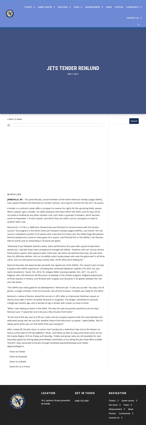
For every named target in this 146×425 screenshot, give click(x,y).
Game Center (45, 7)
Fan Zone (63, 7)
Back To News (15, 119)
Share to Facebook (18, 356)
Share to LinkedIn (18, 361)
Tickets (28, 7)
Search (134, 121)
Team (76, 7)
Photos (119, 7)
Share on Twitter (17, 351)
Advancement (92, 7)
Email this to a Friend (20, 366)
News (109, 7)
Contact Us (132, 18)
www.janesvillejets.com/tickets (48, 339)
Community (132, 7)
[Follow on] (77, 406)
